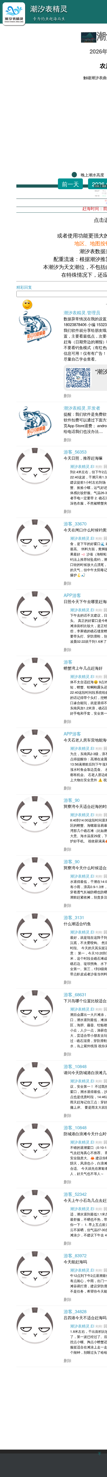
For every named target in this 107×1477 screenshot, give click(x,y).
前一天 (70, 184)
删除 (67, 395)
